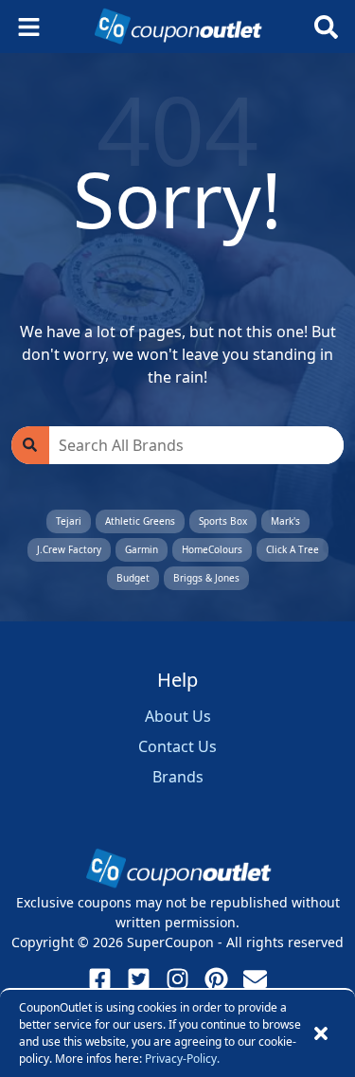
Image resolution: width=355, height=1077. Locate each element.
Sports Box (223, 521)
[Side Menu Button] (28, 27)
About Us (178, 716)
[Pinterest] (216, 979)
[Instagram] (177, 979)
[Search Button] (326, 27)
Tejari (68, 521)
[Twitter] (139, 979)
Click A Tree (292, 549)
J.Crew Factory (69, 549)
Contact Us (177, 746)
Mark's (285, 521)
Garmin (141, 549)
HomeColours (212, 549)
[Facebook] (100, 979)
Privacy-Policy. (182, 1058)
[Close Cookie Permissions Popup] (321, 1033)
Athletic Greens (140, 521)
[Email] (255, 979)
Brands (178, 776)
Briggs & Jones (206, 577)
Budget (133, 577)
